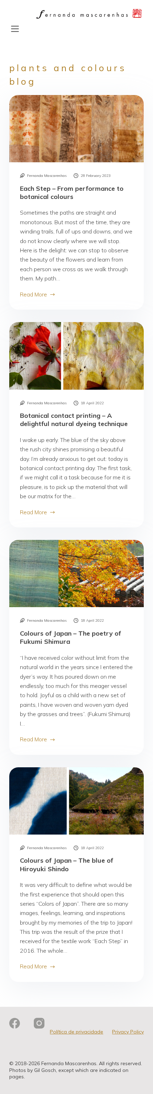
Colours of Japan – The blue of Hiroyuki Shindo (66, 864)
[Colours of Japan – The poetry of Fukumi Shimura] (76, 573)
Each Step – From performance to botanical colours (71, 192)
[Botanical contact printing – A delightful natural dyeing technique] (76, 355)
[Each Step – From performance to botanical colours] (76, 128)
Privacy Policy (128, 1032)
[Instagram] (39, 1023)
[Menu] (15, 29)
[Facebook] (14, 1023)
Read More (35, 295)
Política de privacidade (76, 1032)
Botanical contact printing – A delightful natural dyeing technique (74, 419)
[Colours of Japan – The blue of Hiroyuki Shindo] (76, 801)
